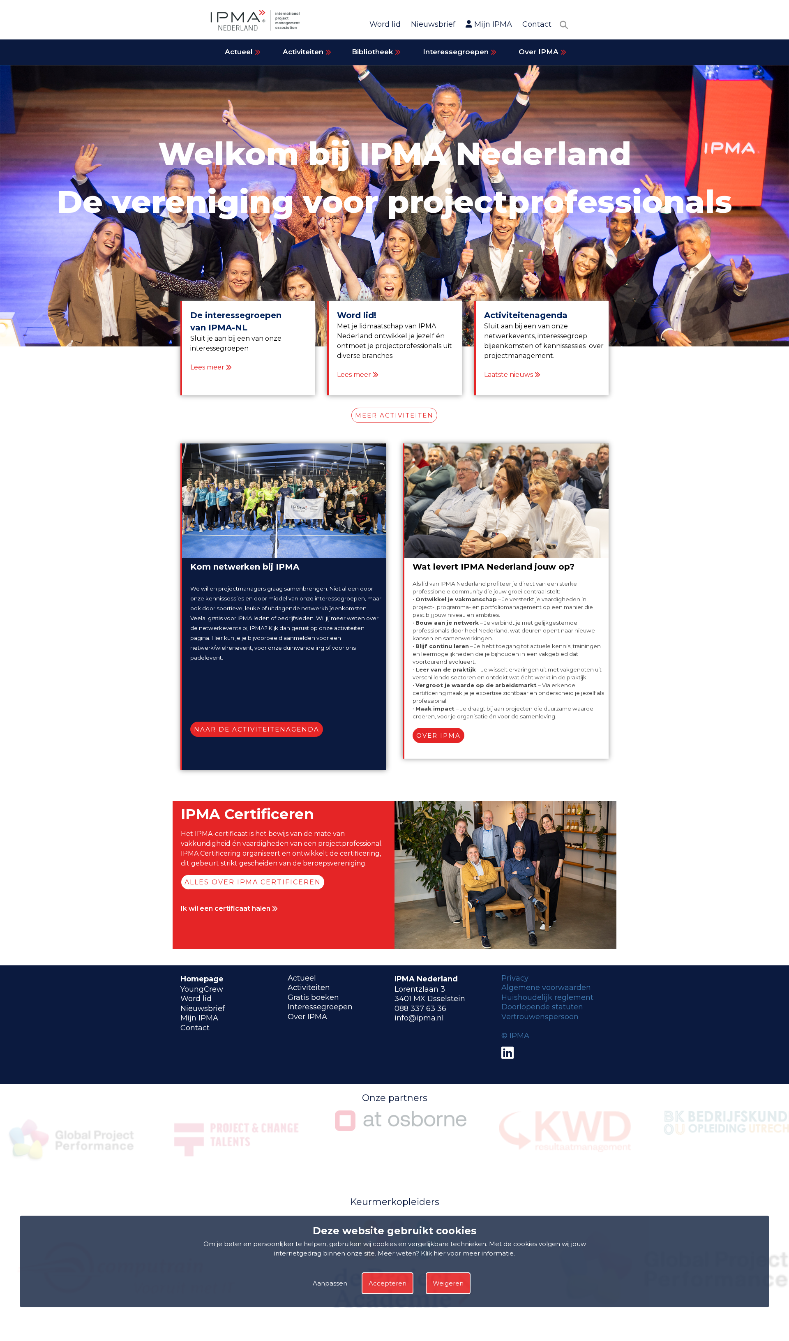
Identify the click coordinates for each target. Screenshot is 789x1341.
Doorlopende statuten (542, 1006)
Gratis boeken (313, 997)
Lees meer (207, 367)
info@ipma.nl (419, 1017)
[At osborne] (236, 1128)
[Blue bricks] (400, 1319)
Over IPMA (540, 52)
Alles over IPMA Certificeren (253, 882)
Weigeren (448, 1283)
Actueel (240, 52)
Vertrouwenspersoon (540, 1016)
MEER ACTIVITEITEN (394, 415)
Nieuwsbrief (433, 24)
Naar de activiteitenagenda (256, 729)
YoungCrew (201, 989)
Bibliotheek (373, 52)
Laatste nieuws (508, 375)
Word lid (385, 24)
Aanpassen (330, 1283)
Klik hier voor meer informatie (467, 1253)
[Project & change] (72, 1166)
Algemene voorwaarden (546, 987)
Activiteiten (304, 52)
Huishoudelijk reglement (547, 997)
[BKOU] (565, 1132)
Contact (536, 24)
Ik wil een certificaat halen (226, 908)
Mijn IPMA (492, 24)
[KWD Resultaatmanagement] (400, 1150)
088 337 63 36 (420, 1008)
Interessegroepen (457, 52)
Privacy (514, 978)
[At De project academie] (126, 1319)
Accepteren (387, 1283)
